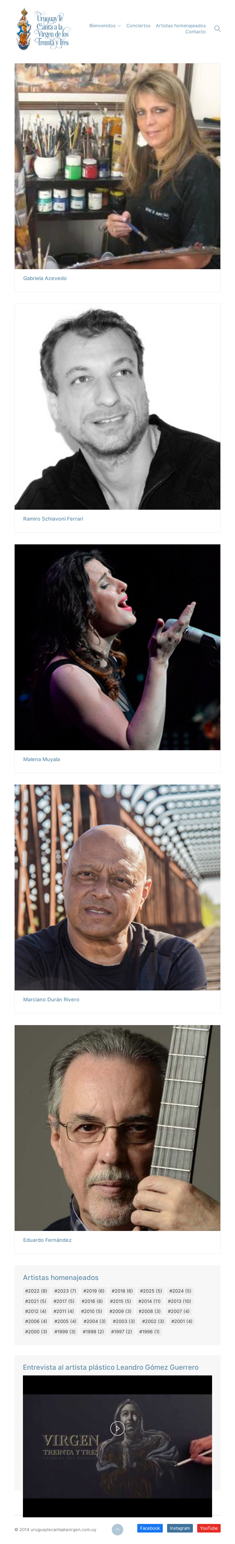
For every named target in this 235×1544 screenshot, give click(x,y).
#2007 (179, 1311)
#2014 (149, 1301)
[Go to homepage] (42, 29)
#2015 (120, 1301)
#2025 (151, 1291)
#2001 (182, 1321)
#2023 (65, 1291)
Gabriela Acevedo (45, 278)
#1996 (149, 1331)
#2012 (35, 1311)
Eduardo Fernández (47, 1240)
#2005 (65, 1321)
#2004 (95, 1321)
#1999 (65, 1331)
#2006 (36, 1321)
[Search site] (217, 29)
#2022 (36, 1291)
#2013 (179, 1301)
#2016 (92, 1301)
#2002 (153, 1321)
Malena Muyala (41, 759)
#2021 (35, 1301)
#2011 (64, 1311)
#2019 (94, 1291)
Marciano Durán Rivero (51, 999)
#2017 (64, 1301)
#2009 (120, 1311)
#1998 (93, 1331)
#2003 (124, 1321)
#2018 (122, 1291)
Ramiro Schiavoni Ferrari (53, 519)
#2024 (180, 1291)
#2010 (91, 1311)
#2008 (150, 1311)
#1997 (121, 1331)
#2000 (36, 1331)
